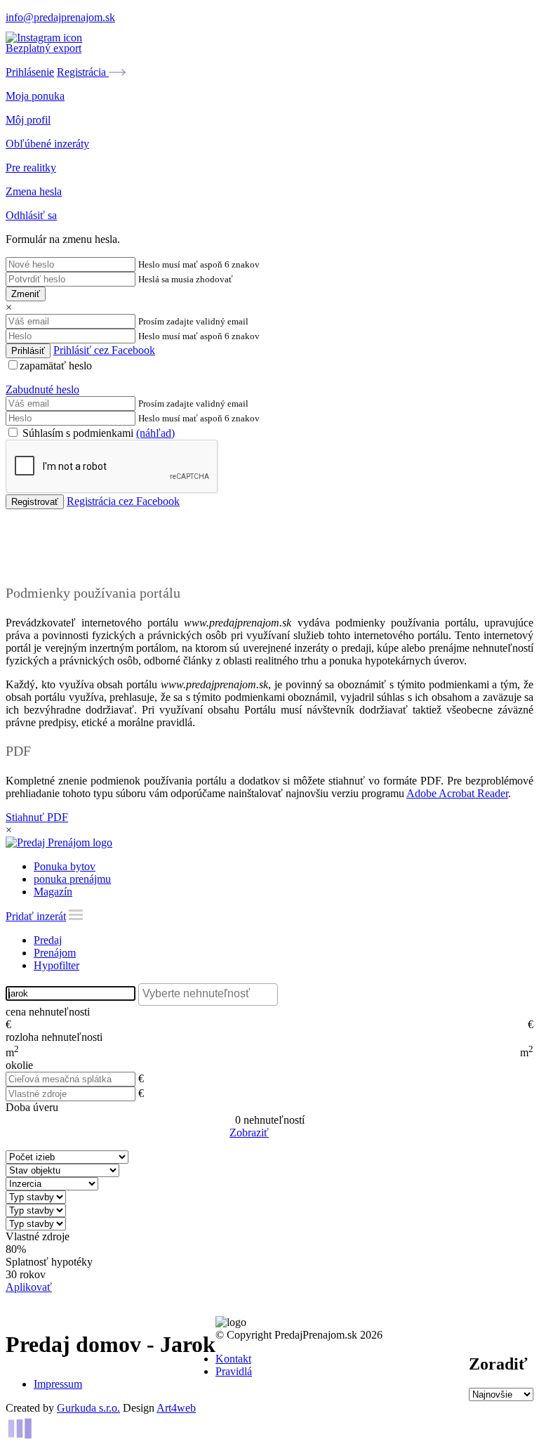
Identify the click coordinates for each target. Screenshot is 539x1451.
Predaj (48, 940)
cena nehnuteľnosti (48, 1012)
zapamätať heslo (56, 366)
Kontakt (233, 1359)
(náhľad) (155, 433)
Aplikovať (29, 1287)
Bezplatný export (43, 48)
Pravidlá (233, 1371)
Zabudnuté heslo (42, 389)
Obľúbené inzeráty (47, 144)
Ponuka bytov (64, 866)
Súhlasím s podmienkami (97, 433)
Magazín (53, 892)
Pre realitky (31, 167)
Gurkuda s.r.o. (88, 1408)
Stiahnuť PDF (37, 817)
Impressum (58, 1384)
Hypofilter (56, 965)
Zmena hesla (34, 191)
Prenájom (55, 953)
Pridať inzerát (36, 916)
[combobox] (208, 994)
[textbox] (211, 993)
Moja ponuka (35, 96)
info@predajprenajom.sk (60, 17)
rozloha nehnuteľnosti (54, 1037)
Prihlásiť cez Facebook (104, 350)
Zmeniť (25, 294)
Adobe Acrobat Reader (457, 793)
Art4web (176, 1408)
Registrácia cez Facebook (123, 501)
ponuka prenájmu (72, 879)
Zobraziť (249, 1132)
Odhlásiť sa (31, 215)
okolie (19, 1065)
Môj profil (28, 120)
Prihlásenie (30, 72)
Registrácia (83, 72)
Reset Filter (291, 1133)
